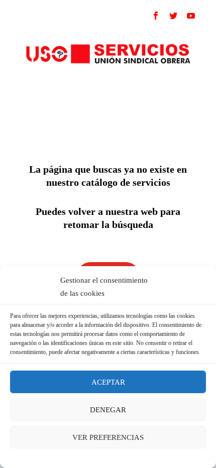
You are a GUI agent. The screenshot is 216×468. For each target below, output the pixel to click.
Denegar (108, 410)
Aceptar (108, 382)
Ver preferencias (108, 437)
